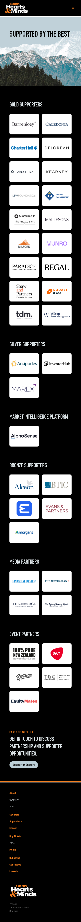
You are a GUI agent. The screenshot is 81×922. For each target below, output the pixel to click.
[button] (72, 7)
